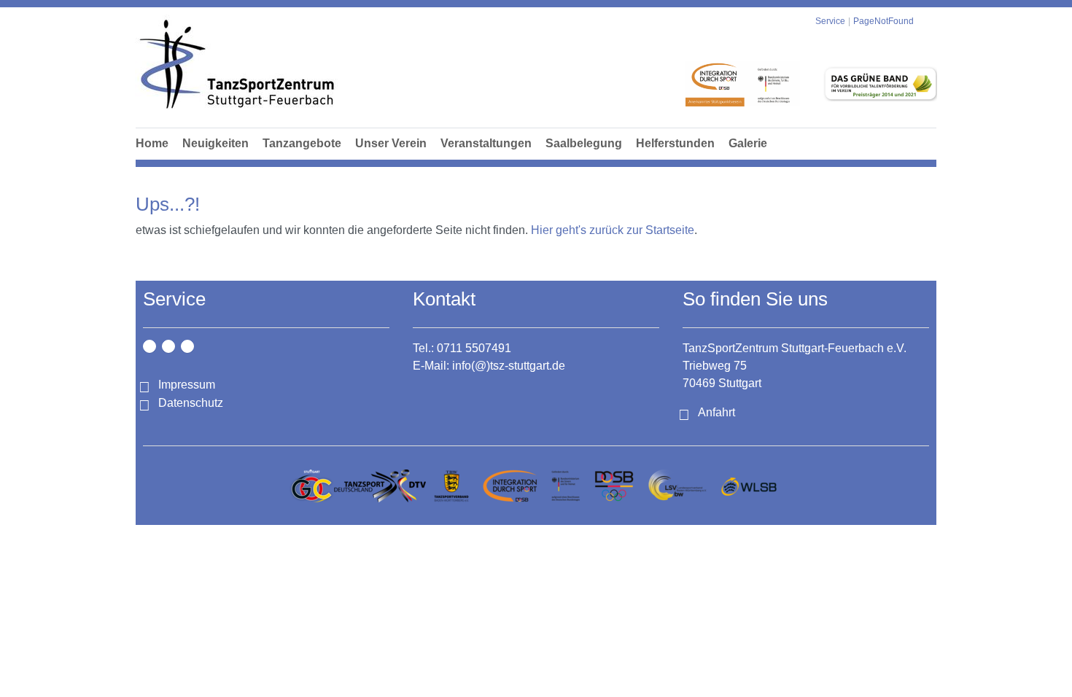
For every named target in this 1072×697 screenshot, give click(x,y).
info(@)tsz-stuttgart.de (508, 365)
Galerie (748, 143)
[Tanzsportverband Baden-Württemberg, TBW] (451, 486)
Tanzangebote (302, 143)
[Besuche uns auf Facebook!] (168, 346)
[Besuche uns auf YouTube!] (187, 346)
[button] (302, 160)
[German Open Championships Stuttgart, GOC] (311, 486)
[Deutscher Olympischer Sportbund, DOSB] (614, 486)
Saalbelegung (583, 143)
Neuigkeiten (215, 143)
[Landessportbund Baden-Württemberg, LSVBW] (677, 486)
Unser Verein (391, 143)
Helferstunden (675, 143)
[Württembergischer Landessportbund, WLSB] (748, 486)
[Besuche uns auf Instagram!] (149, 346)
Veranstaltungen (486, 143)
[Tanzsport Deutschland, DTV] (380, 486)
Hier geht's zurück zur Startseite (612, 230)
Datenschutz (190, 403)
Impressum (186, 384)
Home (152, 143)
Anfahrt (716, 412)
